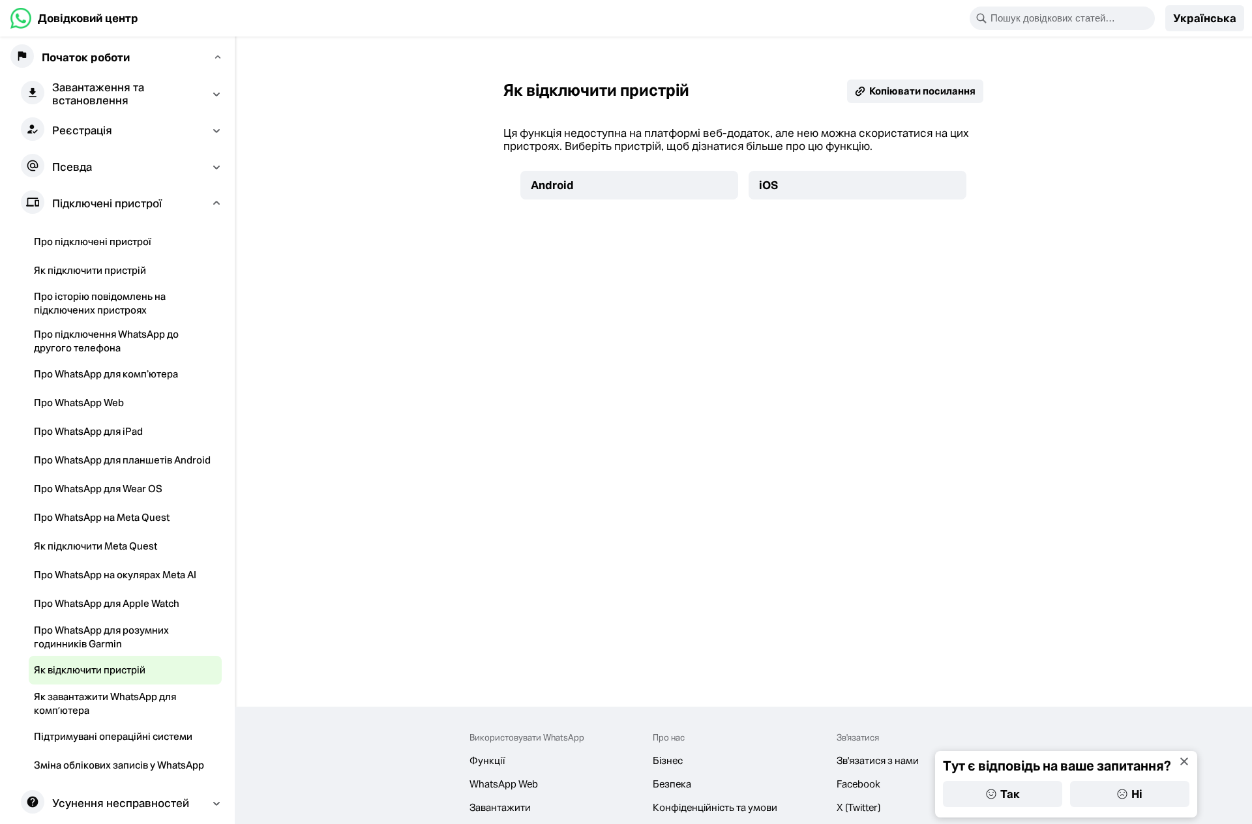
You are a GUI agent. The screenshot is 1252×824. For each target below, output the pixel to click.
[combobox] (1071, 18)
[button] (1204, 18)
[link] (74, 18)
